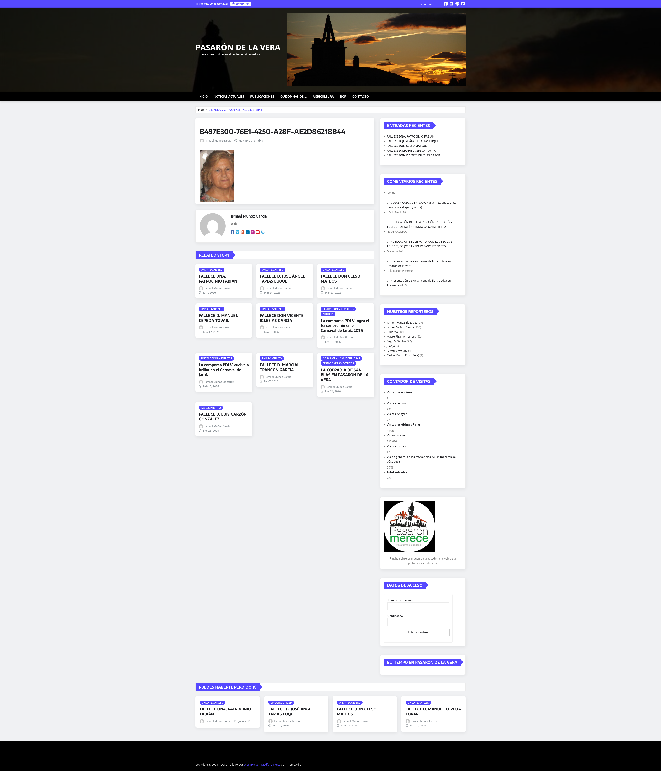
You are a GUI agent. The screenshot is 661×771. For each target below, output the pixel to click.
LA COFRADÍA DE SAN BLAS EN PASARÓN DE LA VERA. (345, 374)
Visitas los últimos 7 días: (404, 424)
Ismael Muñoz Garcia (218, 140)
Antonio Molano (397, 350)
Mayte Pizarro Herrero (401, 336)
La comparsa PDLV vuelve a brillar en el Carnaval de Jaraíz (224, 369)
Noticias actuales (229, 96)
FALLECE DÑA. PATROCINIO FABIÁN (218, 278)
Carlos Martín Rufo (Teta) (403, 355)
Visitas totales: (397, 446)
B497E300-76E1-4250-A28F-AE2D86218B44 (235, 109)
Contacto (360, 96)
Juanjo (391, 346)
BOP (343, 96)
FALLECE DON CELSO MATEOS (407, 146)
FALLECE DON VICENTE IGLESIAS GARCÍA (282, 318)
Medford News (270, 765)
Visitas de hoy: (397, 403)
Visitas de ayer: (397, 414)
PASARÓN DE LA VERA (237, 47)
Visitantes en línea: (400, 392)
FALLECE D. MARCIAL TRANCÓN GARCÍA (280, 367)
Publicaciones (262, 96)
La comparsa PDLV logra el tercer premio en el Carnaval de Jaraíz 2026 (345, 325)
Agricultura (323, 96)
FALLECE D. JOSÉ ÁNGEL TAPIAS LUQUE (282, 278)
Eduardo (392, 332)
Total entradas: (397, 472)
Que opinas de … (293, 96)
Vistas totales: (397, 435)
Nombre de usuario (400, 600)
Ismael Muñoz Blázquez (341, 337)
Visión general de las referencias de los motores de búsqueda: (421, 459)
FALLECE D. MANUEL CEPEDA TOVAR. (218, 318)
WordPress (251, 765)
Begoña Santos (396, 341)
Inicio (203, 96)
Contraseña (395, 616)
